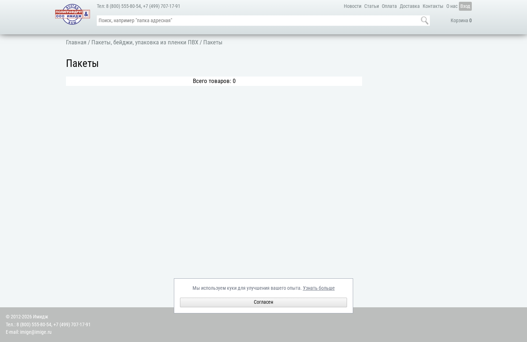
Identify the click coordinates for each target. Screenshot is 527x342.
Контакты (433, 6)
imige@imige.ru (36, 332)
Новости (352, 6)
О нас (451, 6)
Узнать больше (319, 288)
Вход (465, 6)
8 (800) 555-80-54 (123, 6)
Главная (76, 42)
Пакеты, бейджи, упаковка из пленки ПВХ (144, 42)
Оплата (389, 6)
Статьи (371, 6)
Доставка (410, 6)
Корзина (461, 21)
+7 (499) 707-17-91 (161, 6)
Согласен (263, 302)
